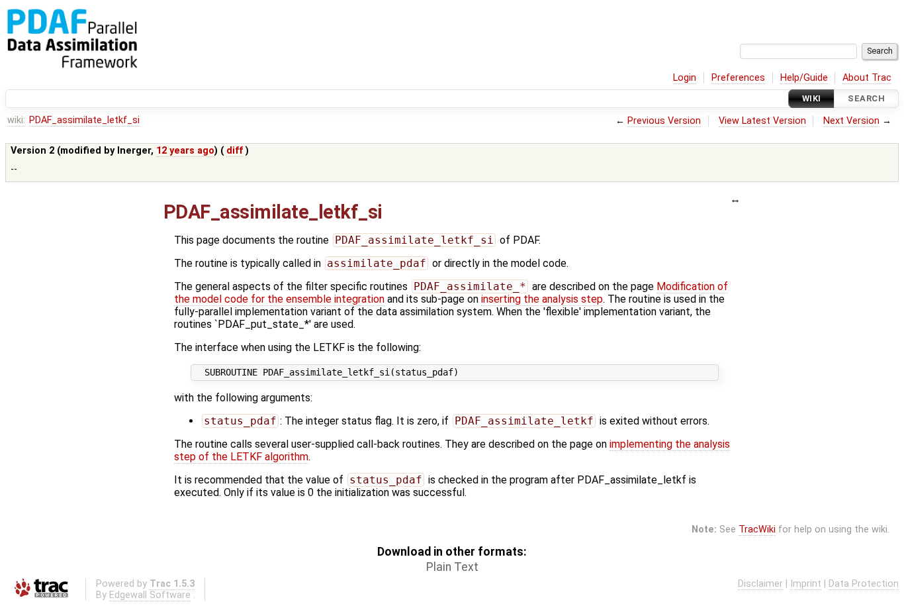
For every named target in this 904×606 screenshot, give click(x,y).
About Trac (866, 77)
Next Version (851, 120)
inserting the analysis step (542, 299)
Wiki (811, 98)
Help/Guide (804, 77)
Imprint (805, 583)
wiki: (16, 120)
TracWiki (757, 529)
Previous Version (664, 120)
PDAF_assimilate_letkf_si (84, 120)
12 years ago (185, 150)
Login (684, 77)
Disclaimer (760, 583)
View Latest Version (762, 120)
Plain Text (452, 567)
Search (866, 98)
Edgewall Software (150, 595)
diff (234, 150)
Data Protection (864, 583)
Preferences (738, 77)
